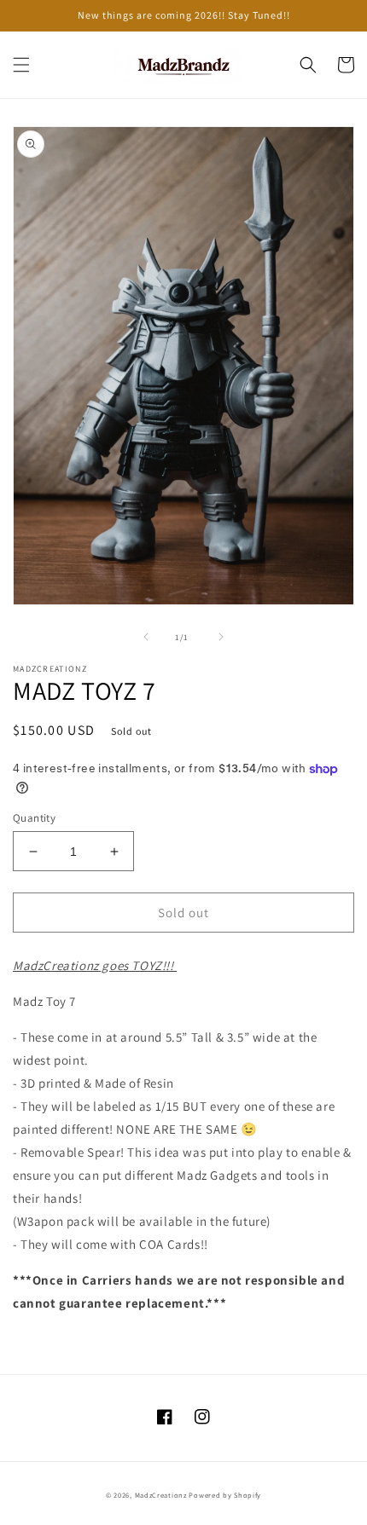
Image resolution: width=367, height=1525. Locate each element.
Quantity (34, 818)
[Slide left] (146, 637)
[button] (21, 65)
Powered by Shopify (225, 1494)
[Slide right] (221, 637)
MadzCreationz (161, 1494)
